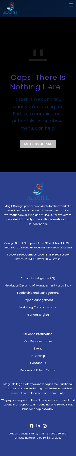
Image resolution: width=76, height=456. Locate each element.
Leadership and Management (38, 293)
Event (38, 348)
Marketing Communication (38, 307)
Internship (38, 356)
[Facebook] (31, 427)
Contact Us (38, 363)
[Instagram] (45, 427)
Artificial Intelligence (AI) (38, 278)
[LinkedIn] (38, 427)
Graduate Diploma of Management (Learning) (38, 285)
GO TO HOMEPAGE (38, 143)
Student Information (38, 334)
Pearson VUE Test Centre (38, 370)
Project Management (38, 300)
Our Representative (38, 341)
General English (38, 315)
